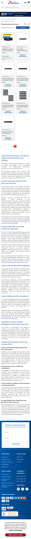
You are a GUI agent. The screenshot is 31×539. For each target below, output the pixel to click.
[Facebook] (18, 489)
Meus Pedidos (20, 459)
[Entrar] (25, 2)
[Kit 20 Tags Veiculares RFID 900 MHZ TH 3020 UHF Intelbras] (23, 69)
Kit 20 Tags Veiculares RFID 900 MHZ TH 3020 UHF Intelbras (23, 79)
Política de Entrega (6, 476)
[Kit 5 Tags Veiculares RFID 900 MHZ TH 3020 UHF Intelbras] (23, 95)
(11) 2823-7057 (22, 481)
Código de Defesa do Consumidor (7, 486)
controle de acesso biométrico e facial (17, 262)
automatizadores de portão (9, 317)
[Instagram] (22, 489)
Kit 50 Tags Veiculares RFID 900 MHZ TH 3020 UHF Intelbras (8, 79)
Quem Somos (5, 457)
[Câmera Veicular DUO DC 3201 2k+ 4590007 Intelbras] (8, 39)
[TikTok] (26, 489)
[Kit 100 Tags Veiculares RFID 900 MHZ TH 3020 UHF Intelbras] (23, 39)
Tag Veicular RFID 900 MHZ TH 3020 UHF (7, 132)
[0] (28, 2)
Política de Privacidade (15, 530)
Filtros (23, 28)
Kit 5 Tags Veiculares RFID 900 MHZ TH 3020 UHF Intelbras (22, 106)
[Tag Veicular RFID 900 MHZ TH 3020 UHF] (8, 122)
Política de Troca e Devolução (6, 479)
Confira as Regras (19, 15)
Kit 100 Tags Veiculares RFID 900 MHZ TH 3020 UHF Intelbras (22, 49)
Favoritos (19, 462)
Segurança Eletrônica (11, 19)
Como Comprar (5, 474)
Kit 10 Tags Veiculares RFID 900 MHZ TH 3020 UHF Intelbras (8, 106)
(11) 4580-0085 (22, 479)
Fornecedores (5, 464)
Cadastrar (16, 444)
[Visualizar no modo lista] (25, 24)
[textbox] (15, 7)
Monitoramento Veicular (7, 21)
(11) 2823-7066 (22, 476)
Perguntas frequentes (7, 462)
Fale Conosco (5, 467)
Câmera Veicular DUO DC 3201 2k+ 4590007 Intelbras (7, 49)
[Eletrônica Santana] (13, 2)
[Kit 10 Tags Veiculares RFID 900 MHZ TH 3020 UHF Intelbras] (8, 95)
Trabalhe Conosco (6, 459)
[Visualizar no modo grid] (29, 24)
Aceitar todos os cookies (15, 535)
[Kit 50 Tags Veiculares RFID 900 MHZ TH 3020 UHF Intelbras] (8, 69)
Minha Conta (20, 457)
